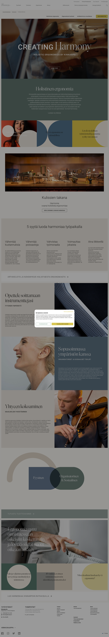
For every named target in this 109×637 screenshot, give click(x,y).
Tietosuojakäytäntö (68, 311)
